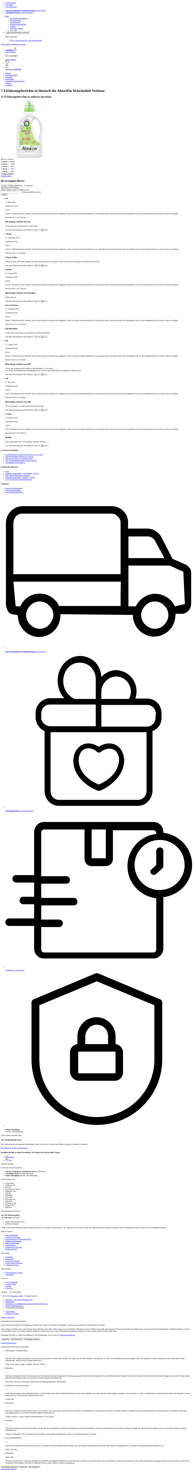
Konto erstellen (10, 60)
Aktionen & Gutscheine (13, 1247)
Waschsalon (9, 1275)
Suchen (4, 194)
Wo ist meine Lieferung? (14, 1263)
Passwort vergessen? (12, 1261)
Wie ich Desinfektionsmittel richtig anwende (21, 461)
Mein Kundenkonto (12, 1243)
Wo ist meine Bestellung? (19, 18)
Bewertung (15, 188)
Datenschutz (9, 1302)
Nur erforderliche (16, 1339)
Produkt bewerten (7, 174)
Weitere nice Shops (12, 1314)
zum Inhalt (9, 5)
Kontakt (13, 26)
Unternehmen (10, 1312)
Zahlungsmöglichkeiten (18, 24)
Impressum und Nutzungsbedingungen (19, 1300)
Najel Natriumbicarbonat (14, 492)
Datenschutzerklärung (67, 1335)
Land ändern (16, 1292)
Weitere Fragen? (11, 1249)
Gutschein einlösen (12, 1265)
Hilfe (7, 16)
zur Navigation (10, 3)
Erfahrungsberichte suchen (31, 192)
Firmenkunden (10, 1245)
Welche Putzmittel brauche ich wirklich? (19, 457)
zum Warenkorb (11, 7)
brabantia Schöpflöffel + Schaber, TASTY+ (20, 477)
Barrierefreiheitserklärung (14, 1306)
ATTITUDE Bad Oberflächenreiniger (18, 479)
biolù (7, 471)
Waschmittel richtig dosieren (15, 463)
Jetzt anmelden (10, 52)
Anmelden (9, 1257)
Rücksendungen (15, 20)
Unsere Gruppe (10, 1284)
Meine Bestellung (11, 1235)
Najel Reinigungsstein (13, 490)
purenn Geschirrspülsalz (13, 488)
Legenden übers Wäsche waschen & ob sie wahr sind (24, 455)
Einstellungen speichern (9, 1467)
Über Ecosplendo (11, 1282)
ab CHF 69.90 (25, 11)
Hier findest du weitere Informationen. (14, 1148)
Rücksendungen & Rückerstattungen (18, 1239)
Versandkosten (15, 22)
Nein (42, 230)
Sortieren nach (24, 190)
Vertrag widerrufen (7, 1317)
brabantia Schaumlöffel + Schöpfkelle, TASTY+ (22, 473)
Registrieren (9, 1259)
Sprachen (29, 186)
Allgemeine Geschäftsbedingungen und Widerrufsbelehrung (26, 1304)
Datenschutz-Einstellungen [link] (14, 1308)
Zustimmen (5, 1339)
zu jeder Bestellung (19, 13)
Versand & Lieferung (12, 1237)
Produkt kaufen (6, 176)
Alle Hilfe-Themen (16, 28)
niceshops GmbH (17, 1296)
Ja (35, 230)
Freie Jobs (9, 1288)
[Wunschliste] (7, 63)
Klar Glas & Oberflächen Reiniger (17, 475)
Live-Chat (13, 30)
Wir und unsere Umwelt (13, 1273)
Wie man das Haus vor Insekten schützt (19, 459)
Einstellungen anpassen (32, 1339)
